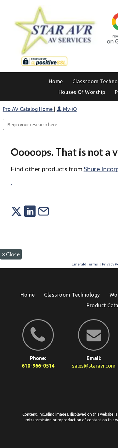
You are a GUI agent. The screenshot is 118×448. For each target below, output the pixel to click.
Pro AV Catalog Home (28, 109)
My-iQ (69, 109)
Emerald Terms (85, 264)
